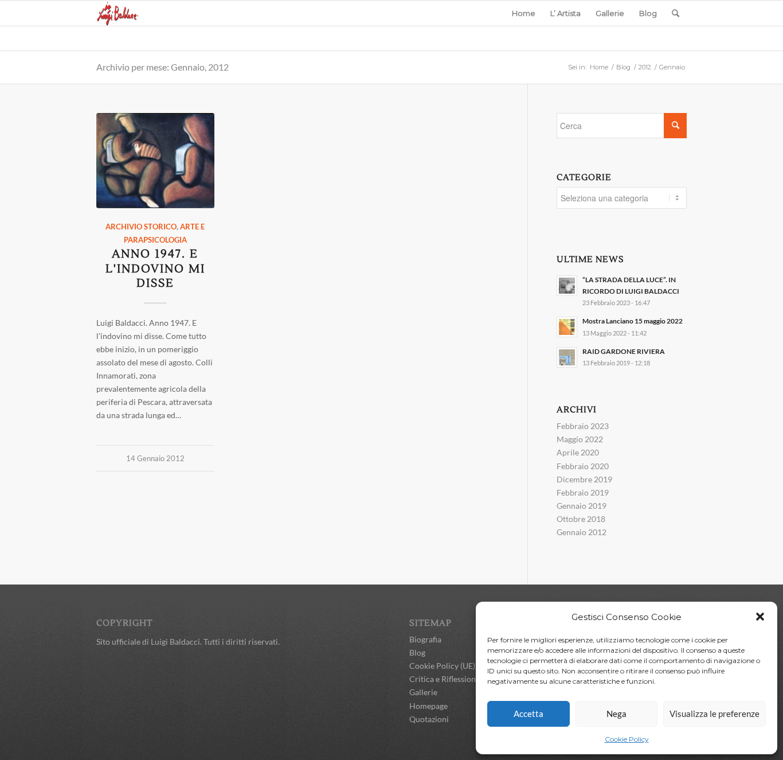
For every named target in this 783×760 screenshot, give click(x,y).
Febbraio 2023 (583, 426)
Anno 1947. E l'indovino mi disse (155, 268)
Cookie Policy (627, 739)
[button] (760, 616)
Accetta (528, 713)
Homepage (428, 706)
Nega (616, 713)
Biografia (425, 639)
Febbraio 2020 (583, 466)
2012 (645, 67)
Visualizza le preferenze (714, 713)
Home (599, 67)
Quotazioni (429, 719)
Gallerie (423, 692)
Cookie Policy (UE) (442, 666)
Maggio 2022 (580, 439)
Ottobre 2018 (581, 519)
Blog (623, 67)
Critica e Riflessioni (443, 679)
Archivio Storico (141, 227)
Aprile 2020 (578, 452)
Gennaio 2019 (581, 505)
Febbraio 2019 (583, 492)
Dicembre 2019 (584, 479)
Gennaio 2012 (581, 532)
